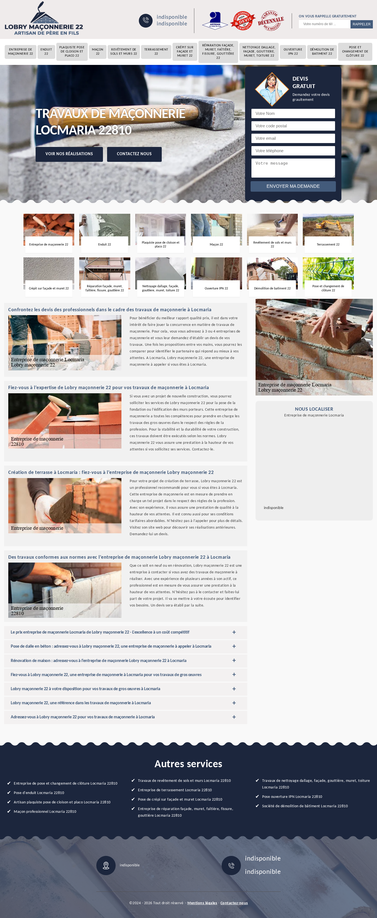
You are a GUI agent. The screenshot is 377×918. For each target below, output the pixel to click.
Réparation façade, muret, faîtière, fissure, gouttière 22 (218, 52)
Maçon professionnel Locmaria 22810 (45, 812)
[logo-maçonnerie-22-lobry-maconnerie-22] (44, 18)
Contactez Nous (134, 154)
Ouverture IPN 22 (293, 52)
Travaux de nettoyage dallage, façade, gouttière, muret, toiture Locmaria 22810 (316, 784)
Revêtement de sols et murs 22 (123, 52)
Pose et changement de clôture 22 (355, 51)
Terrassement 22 (156, 52)
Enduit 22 (46, 52)
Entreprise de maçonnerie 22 (20, 52)
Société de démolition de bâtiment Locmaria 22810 (305, 806)
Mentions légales (202, 903)
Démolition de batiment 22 (322, 52)
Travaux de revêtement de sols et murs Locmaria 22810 (184, 781)
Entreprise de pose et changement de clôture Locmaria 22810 (65, 784)
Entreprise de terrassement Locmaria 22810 (175, 790)
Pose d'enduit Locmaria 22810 (39, 793)
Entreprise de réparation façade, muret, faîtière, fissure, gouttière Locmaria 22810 (185, 812)
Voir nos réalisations (69, 154)
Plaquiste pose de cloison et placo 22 (71, 51)
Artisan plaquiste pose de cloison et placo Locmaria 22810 (62, 802)
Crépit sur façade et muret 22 (184, 51)
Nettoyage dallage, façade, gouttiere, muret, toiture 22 (259, 51)
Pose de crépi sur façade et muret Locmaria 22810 (180, 800)
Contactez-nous (234, 903)
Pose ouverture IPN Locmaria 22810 (292, 797)
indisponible (172, 17)
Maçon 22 (97, 52)
